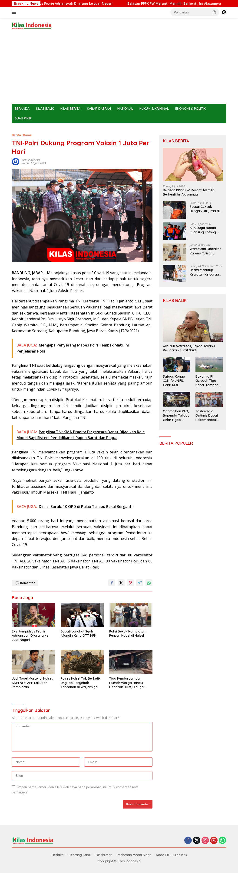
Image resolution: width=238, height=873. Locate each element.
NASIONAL (125, 108)
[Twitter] (196, 841)
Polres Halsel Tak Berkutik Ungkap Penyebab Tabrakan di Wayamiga (81, 682)
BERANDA (22, 108)
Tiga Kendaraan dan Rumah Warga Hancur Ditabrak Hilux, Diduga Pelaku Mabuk (126, 682)
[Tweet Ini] (121, 582)
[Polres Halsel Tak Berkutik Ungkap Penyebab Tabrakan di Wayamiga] (82, 662)
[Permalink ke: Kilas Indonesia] (15, 161)
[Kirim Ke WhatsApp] (148, 582)
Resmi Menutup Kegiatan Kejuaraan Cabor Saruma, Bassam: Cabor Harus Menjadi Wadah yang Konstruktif (205, 272)
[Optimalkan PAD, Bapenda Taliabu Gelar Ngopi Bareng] (176, 399)
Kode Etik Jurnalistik (171, 855)
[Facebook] (188, 841)
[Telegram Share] (139, 582)
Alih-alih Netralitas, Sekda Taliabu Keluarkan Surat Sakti (189, 348)
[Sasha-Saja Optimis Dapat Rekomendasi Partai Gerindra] (209, 399)
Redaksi (58, 855)
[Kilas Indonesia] (31, 25)
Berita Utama (22, 135)
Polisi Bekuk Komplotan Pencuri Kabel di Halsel (127, 633)
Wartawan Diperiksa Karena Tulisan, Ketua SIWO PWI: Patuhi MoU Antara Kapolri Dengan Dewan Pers (205, 251)
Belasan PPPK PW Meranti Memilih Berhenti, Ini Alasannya (155, 3)
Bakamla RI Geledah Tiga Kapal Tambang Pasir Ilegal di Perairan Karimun (208, 380)
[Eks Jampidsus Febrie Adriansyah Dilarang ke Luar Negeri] (33, 615)
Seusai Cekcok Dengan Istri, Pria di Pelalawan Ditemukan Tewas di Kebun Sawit (205, 209)
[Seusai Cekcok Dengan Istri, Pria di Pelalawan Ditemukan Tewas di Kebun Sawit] (174, 210)
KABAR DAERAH (99, 108)
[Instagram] (205, 841)
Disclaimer (104, 855)
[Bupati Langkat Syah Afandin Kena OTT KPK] (82, 615)
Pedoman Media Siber (134, 855)
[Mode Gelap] (223, 12)
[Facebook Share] (111, 582)
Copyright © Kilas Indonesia (119, 861)
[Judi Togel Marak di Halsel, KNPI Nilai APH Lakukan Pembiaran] (33, 662)
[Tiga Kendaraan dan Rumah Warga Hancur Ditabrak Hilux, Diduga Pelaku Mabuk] (130, 662)
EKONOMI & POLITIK (190, 108)
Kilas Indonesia (31, 160)
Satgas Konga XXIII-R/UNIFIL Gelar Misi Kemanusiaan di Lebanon (175, 380)
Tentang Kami (80, 855)
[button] (214, 12)
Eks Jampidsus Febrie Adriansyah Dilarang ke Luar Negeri (47, 3)
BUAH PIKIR (23, 118)
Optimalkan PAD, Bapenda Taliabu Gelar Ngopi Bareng (176, 415)
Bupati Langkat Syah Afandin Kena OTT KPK (78, 633)
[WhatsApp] (222, 841)
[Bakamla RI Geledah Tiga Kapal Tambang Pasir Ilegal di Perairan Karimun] (209, 364)
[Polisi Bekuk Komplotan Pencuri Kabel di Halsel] (130, 615)
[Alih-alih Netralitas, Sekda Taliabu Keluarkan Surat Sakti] (193, 325)
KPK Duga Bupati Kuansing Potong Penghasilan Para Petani (203, 230)
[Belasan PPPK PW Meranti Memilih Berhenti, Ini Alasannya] (193, 164)
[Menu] (15, 12)
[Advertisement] (119, 68)
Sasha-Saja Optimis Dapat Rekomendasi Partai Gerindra (207, 415)
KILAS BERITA (70, 108)
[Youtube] (214, 841)
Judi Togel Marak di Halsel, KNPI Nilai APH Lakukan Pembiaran (32, 682)
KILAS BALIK (45, 108)
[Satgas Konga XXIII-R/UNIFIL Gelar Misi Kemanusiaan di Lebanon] (176, 364)
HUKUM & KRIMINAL (154, 108)
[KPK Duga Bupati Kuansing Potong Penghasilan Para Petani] (174, 231)
